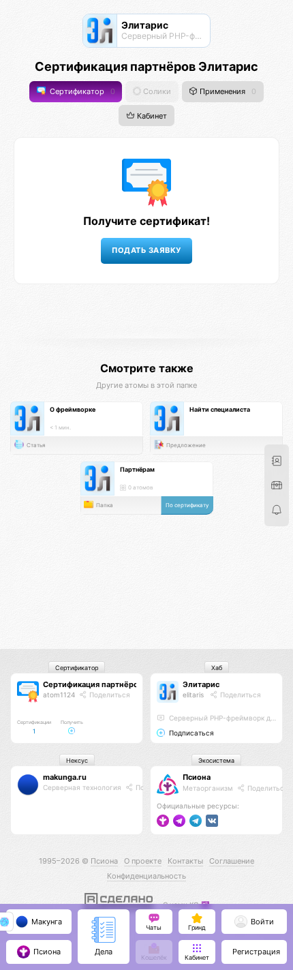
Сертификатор (81, 91)
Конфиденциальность (146, 876)
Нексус (77, 760)
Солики (156, 91)
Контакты (185, 861)
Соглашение (231, 861)
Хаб (216, 667)
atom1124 (59, 695)
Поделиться (108, 695)
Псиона (197, 777)
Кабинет (151, 115)
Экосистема (216, 760)
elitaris (193, 695)
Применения (227, 91)
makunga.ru (65, 777)
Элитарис (201, 684)
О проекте (142, 861)
